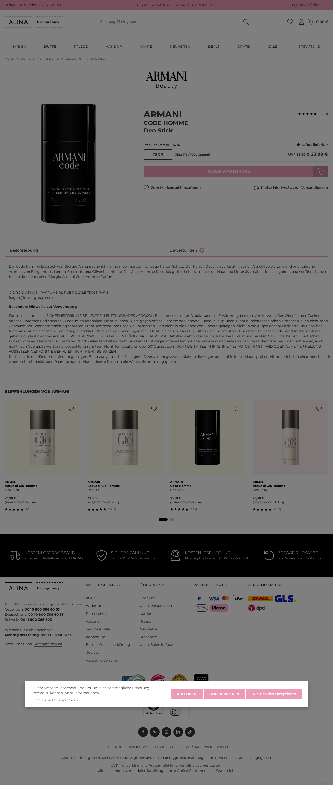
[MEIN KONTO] (301, 22)
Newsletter (149, 629)
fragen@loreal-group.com (31, 297)
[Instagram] (166, 732)
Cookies (92, 652)
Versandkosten (151, 758)
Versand (92, 621)
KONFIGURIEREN (224, 694)
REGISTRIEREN (50, 5)
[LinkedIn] (178, 732)
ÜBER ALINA (152, 585)
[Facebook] (143, 732)
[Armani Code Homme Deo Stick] (69, 163)
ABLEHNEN (186, 694)
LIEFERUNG (115, 747)
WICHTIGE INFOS (103, 585)
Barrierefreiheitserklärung (108, 645)
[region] (69, 163)
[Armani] (166, 80)
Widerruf (93, 606)
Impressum (95, 637)
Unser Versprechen (156, 606)
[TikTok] (190, 732)
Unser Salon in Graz (156, 645)
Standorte (148, 637)
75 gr (158, 154)
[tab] (83, 250)
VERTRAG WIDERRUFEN (207, 747)
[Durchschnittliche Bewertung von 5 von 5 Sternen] (309, 114)
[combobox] (169, 22)
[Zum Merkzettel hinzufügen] (71, 409)
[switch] (176, 712)
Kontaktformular (48, 644)
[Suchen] (246, 22)
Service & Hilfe (98, 629)
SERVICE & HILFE (167, 747)
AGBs (90, 598)
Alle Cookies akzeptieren (274, 694)
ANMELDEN (16, 5)
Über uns (147, 598)
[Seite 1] (163, 519)
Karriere (146, 613)
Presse (145, 621)
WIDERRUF (139, 747)
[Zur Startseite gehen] (34, 22)
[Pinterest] (155, 732)
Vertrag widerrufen (102, 660)
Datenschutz (97, 613)
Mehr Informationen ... (83, 693)
